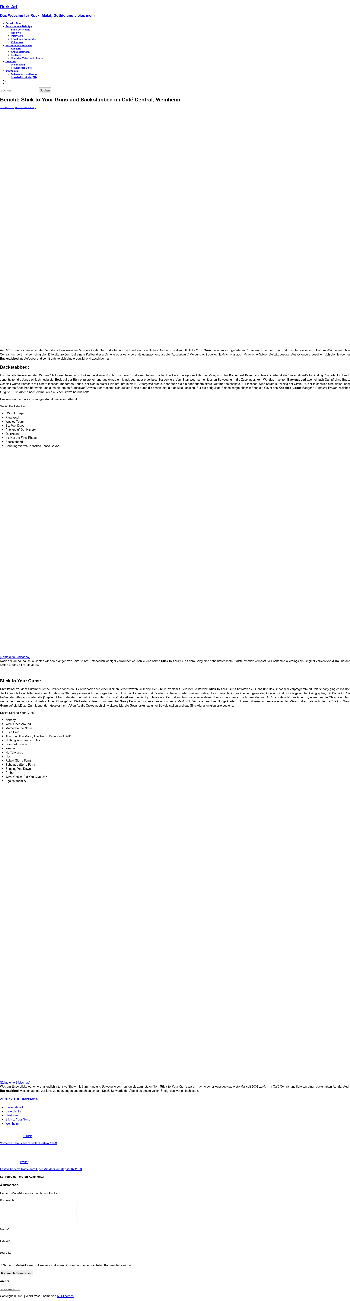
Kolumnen (17, 42)
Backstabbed (14, 1107)
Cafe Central (13, 1111)
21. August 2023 (7, 107)
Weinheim (12, 1123)
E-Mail (4, 1241)
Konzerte (16, 48)
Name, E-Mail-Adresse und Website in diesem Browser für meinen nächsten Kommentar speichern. (68, 1265)
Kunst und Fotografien (24, 39)
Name (4, 1229)
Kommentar (7, 1200)
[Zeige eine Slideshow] (15, 656)
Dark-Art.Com (13, 23)
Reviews (16, 32)
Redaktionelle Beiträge (18, 26)
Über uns (10, 61)
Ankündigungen (20, 51)
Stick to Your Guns (17, 1119)
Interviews (17, 35)
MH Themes (65, 1295)
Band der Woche (20, 29)
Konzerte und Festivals (18, 45)
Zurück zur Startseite (19, 1099)
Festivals (16, 55)
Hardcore (11, 1115)
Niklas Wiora (20, 107)
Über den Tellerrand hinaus (27, 58)
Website (5, 1253)
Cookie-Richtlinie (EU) (24, 77)
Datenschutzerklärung (24, 74)
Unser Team (18, 64)
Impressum (12, 70)
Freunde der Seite (21, 67)
